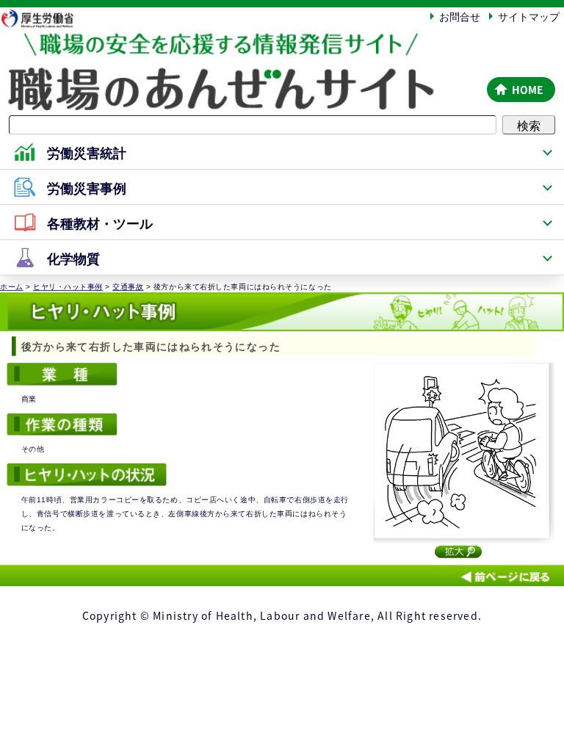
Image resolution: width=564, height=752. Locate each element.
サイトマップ (529, 16)
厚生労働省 (44, 18)
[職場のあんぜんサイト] (241, 46)
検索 (528, 125)
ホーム (12, 287)
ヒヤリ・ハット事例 (68, 287)
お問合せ (459, 16)
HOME (527, 89)
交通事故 (127, 287)
